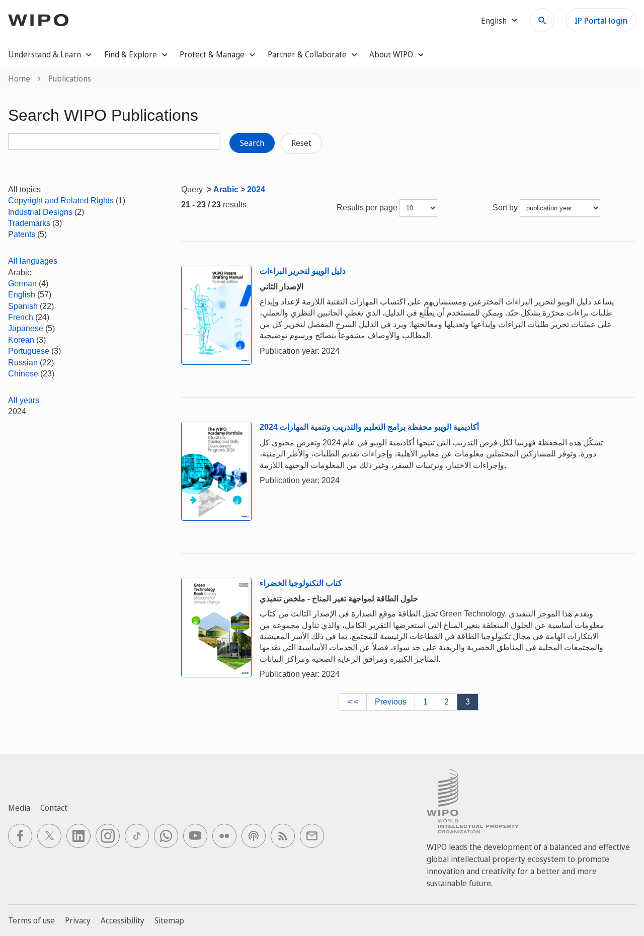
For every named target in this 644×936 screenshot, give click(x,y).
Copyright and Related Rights (61, 200)
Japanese (25, 328)
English (21, 294)
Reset (301, 142)
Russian (23, 362)
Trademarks (29, 223)
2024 (256, 189)
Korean (21, 340)
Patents (21, 234)
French (20, 317)
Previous (391, 701)
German (22, 283)
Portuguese (28, 351)
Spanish (23, 306)
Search (252, 142)
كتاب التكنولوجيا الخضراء (301, 583)
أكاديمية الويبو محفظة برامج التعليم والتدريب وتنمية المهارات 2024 (369, 427)
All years (23, 400)
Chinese (23, 373)
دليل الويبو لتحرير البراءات (303, 271)
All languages (32, 261)
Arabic (225, 189)
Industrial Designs (40, 212)
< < (352, 701)
